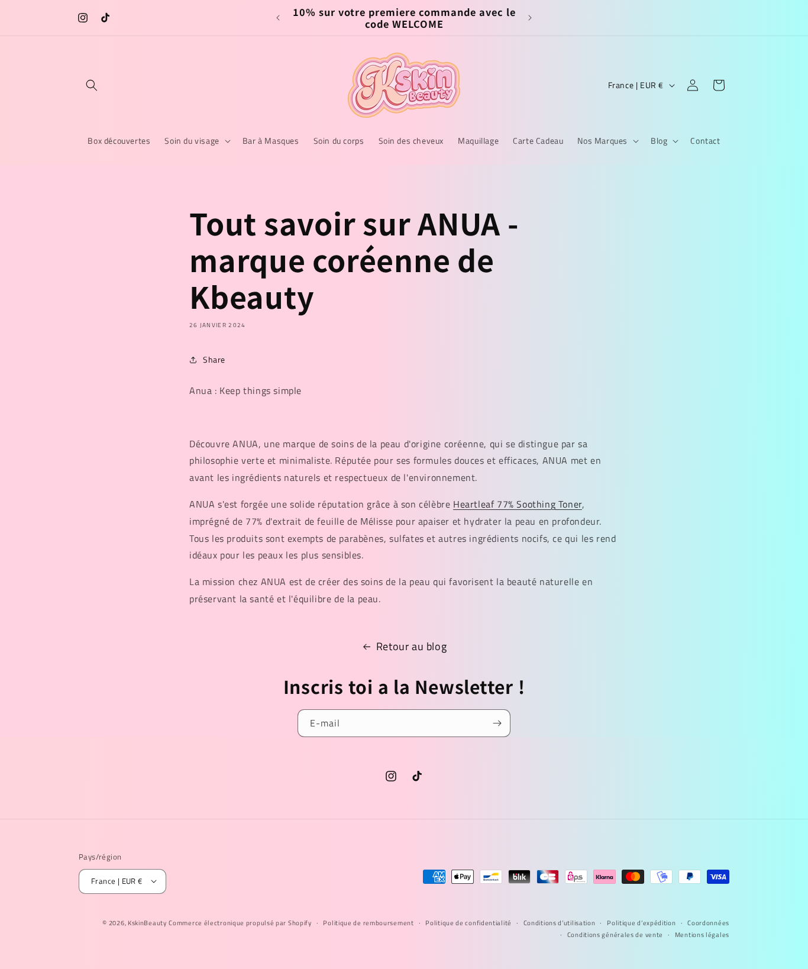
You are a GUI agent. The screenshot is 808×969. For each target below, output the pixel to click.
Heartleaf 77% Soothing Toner (517, 504)
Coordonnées (708, 922)
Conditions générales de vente (615, 934)
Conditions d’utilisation (559, 922)
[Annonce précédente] (278, 18)
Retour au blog (411, 646)
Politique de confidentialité (468, 922)
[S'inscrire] (497, 723)
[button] (92, 85)
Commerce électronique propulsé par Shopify (240, 922)
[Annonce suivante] (530, 18)
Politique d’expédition (641, 922)
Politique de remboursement (368, 922)
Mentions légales (702, 934)
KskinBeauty (147, 922)
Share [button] (214, 359)
